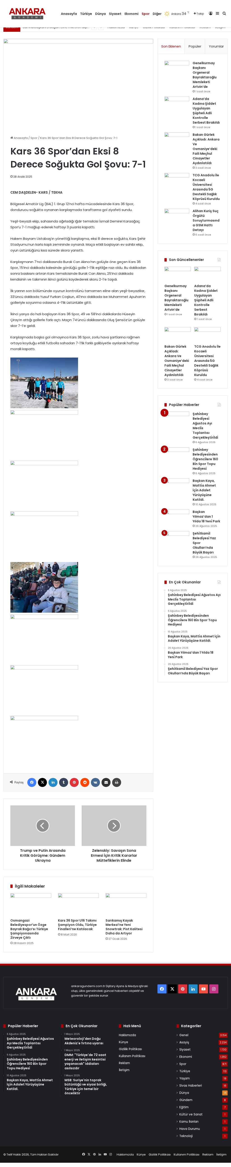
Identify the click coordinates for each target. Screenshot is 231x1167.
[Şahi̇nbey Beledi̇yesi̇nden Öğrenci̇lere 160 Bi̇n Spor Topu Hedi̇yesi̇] (176, 455)
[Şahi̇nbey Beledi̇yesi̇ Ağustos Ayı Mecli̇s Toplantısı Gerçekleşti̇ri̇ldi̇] (176, 420)
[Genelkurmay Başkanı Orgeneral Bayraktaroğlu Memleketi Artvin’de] (176, 69)
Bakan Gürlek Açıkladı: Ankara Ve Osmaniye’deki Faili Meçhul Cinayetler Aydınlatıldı (206, 148)
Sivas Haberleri (190, 1085)
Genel (183, 1035)
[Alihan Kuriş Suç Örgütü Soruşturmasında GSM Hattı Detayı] (176, 217)
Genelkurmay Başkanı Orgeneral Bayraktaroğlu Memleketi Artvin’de (205, 75)
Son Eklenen (171, 46)
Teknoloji (186, 1136)
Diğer (157, 13)
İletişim (124, 1070)
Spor (146, 13)
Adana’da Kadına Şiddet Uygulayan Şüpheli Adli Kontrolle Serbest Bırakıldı (206, 111)
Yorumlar (216, 46)
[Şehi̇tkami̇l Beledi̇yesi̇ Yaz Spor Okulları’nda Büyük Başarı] (176, 539)
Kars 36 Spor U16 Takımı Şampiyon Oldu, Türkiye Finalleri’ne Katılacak (77, 924)
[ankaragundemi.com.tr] (28, 13)
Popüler (195, 46)
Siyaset (115, 13)
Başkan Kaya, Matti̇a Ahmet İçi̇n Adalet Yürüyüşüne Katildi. (204, 490)
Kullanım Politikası (132, 1056)
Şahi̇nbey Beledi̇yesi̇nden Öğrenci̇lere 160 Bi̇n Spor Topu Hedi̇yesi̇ (205, 459)
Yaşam (184, 1078)
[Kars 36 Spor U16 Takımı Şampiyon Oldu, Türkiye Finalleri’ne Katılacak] (78, 904)
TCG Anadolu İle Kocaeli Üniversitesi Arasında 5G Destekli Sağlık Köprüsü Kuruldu (206, 187)
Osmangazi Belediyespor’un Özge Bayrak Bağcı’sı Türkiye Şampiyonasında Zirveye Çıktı (29, 929)
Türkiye (86, 13)
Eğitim (184, 1107)
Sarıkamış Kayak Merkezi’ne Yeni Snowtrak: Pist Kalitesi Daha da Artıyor (124, 927)
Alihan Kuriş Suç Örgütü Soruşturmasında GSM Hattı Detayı (206, 220)
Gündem (185, 1100)
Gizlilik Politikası (130, 1049)
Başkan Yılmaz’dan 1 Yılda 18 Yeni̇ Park (206, 516)
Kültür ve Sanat (191, 1114)
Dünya (100, 13)
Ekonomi (132, 13)
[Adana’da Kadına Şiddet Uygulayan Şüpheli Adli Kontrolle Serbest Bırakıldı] (176, 105)
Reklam (124, 1063)
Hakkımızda (127, 1035)
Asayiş (184, 1042)
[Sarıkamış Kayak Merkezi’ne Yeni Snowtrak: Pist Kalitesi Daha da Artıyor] (126, 904)
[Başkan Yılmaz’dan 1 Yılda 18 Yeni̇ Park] (176, 518)
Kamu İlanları (189, 1121)
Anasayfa (69, 13)
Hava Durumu (189, 1129)
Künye (123, 1042)
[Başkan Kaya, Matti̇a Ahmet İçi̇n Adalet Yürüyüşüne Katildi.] (176, 486)
